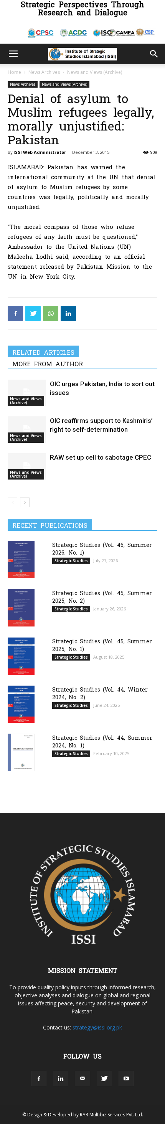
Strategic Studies (71, 560)
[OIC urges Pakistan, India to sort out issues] (27, 393)
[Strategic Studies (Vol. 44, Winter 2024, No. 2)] (21, 704)
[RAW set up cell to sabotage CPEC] (27, 466)
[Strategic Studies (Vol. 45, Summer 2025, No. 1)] (21, 656)
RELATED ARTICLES (43, 352)
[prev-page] (12, 502)
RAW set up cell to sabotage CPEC (100, 457)
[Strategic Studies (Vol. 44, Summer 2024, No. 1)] (21, 752)
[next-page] (25, 502)
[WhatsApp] (50, 313)
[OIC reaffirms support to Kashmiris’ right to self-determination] (27, 429)
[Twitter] (33, 313)
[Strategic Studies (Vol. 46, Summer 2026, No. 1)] (21, 559)
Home (14, 72)
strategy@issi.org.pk (97, 1027)
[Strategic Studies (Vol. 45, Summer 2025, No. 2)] (21, 607)
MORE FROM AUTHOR (47, 364)
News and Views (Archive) (94, 72)
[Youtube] (126, 1078)
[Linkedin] (68, 313)
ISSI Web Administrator (39, 152)
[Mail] (82, 1078)
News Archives (44, 72)
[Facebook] (15, 313)
